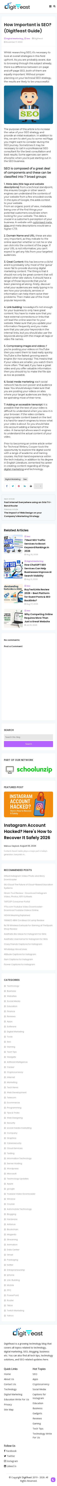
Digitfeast (27, 1477)
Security (10, 1122)
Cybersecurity (13, 1143)
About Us (9, 1379)
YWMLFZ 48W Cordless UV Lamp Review (24, 920)
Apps (9, 1021)
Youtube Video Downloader (20, 1193)
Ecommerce (13, 1102)
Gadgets (11, 1056)
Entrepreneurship (15, 1269)
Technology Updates (17, 1178)
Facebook (10, 1450)
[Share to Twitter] (13, 486)
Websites (11, 996)
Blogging (11, 1214)
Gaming (10, 1046)
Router (10, 1300)
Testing (10, 1153)
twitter (9, 1264)
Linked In (11, 1466)
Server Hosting (14, 1163)
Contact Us (10, 1384)
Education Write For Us (16, 1399)
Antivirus (11, 1224)
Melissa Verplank (11, 846)
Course (10, 1204)
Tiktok (9, 1305)
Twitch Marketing (15, 1310)
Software (11, 1026)
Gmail (9, 1254)
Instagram (12, 1461)
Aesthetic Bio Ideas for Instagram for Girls (25, 933)
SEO (35, 1374)
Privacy (8, 1404)
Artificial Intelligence (17, 1062)
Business (11, 991)
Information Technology (19, 1158)
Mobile (10, 1285)
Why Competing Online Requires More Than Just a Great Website (38, 618)
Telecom (11, 1097)
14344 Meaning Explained (17, 915)
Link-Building (13, 1280)
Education (11, 1006)
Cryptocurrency (14, 1072)
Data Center (12, 1249)
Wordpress (12, 1168)
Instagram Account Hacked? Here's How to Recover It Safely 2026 (28, 831)
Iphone (10, 1274)
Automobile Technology (19, 1209)
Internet (10, 1077)
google (10, 1188)
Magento (11, 1234)
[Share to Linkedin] (25, 486)
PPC (8, 1290)
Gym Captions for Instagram (18, 959)
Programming (13, 1107)
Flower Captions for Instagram (19, 964)
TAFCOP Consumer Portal (17, 901)
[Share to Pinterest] (19, 486)
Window (10, 1198)
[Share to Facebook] (7, 486)
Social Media (13, 1001)
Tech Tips (11, 1051)
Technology (12, 985)
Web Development (16, 1092)
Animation (11, 1244)
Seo (28, 38)
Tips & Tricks (12, 1112)
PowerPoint (12, 1295)
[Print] (31, 486)
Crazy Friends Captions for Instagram (23, 944)
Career (10, 1067)
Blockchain (12, 1229)
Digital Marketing (14, 38)
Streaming (12, 1239)
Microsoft (11, 1173)
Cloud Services (14, 1148)
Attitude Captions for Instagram (20, 954)
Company (11, 1133)
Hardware (11, 1219)
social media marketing (19, 1127)
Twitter (10, 1455)
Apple (9, 1183)
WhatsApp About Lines (15, 949)
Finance (10, 1011)
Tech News (12, 1087)
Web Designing (14, 1117)
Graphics (11, 1138)
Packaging (12, 1259)
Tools (9, 1036)
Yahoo (10, 1315)
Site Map (8, 1409)
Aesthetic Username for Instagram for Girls (26, 939)
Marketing (11, 1082)
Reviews (11, 1016)
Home (7, 1374)
